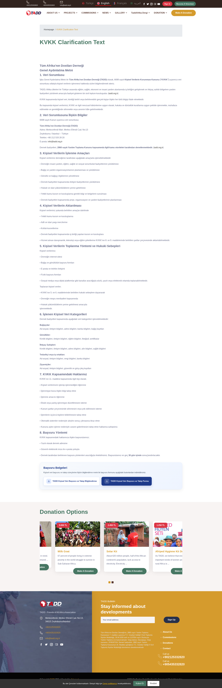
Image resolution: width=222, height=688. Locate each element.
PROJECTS (70, 13)
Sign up (171, 620)
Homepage (49, 29)
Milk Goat (48, 551)
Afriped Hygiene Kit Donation (157, 551)
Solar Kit (96, 551)
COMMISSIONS (89, 13)
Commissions (169, 637)
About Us (167, 632)
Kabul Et (140, 683)
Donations (168, 643)
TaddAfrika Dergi (139, 13)
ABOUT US (52, 13)
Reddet (153, 683)
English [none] (105, 3)
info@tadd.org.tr (65, 5)
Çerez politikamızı (110, 683)
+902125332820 (32, 5)
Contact (166, 648)
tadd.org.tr (113, 93)
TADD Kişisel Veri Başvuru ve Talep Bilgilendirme (75, 481)
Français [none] (122, 3)
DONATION (159, 13)
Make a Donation (183, 13)
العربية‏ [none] (137, 3)
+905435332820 (49, 5)
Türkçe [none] (90, 3)
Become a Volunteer (185, 4)
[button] (109, 582)
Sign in (167, 4)
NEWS (105, 13)
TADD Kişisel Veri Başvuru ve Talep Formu (130, 481)
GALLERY (120, 13)
